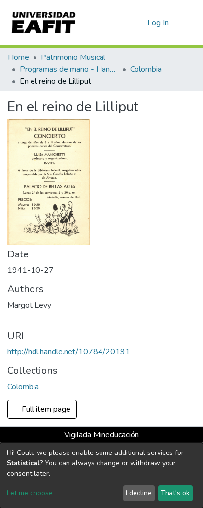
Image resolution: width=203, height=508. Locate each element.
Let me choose (30, 493)
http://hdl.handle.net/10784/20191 (68, 351)
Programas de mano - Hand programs (69, 69)
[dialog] (101, 475)
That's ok (175, 493)
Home (18, 57)
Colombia (146, 69)
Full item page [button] (47, 409)
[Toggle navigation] (189, 22)
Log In (158, 22)
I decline (139, 493)
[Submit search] (124, 22)
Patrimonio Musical (73, 57)
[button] (138, 22)
